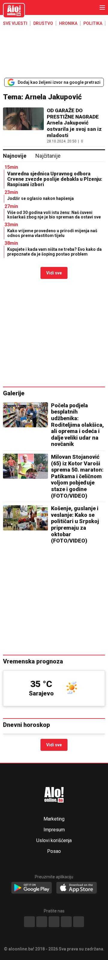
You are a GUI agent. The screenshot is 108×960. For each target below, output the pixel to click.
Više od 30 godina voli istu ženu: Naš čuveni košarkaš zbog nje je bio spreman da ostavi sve (54, 214)
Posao (54, 851)
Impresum (54, 829)
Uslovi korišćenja (54, 840)
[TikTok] (54, 921)
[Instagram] (66, 921)
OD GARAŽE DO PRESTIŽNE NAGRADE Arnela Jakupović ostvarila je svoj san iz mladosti (74, 122)
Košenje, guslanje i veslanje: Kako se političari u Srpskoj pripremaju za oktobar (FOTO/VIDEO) (75, 524)
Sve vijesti (15, 23)
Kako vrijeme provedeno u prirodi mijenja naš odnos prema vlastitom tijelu (52, 233)
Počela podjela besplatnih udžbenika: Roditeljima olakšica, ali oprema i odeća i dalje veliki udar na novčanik (77, 424)
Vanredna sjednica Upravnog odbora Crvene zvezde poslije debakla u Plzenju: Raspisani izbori (54, 179)
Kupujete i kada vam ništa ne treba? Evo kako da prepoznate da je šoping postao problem (54, 251)
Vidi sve (54, 273)
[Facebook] (29, 921)
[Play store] (31, 888)
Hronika (68, 23)
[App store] (76, 888)
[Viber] (78, 921)
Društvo (43, 23)
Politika (92, 23)
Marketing (54, 819)
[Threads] (41, 921)
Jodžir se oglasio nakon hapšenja (40, 198)
